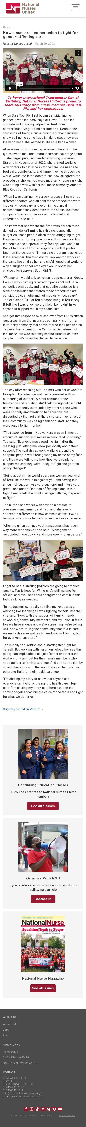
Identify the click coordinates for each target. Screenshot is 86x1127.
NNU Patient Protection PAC (20, 1063)
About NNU (10, 1024)
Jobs (6, 1030)
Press (6, 1035)
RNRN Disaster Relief (16, 1057)
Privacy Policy (67, 1115)
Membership (10, 1052)
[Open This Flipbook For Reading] (43, 945)
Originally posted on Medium (21, 709)
